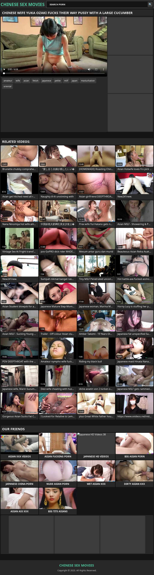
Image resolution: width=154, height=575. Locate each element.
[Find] (150, 4)
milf (66, 80)
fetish (35, 80)
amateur (8, 80)
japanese (46, 80)
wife (18, 80)
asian (26, 80)
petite (58, 80)
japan (74, 80)
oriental (7, 86)
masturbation (88, 80)
